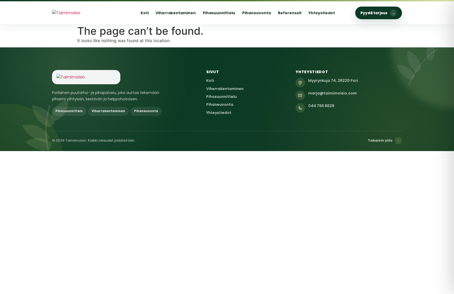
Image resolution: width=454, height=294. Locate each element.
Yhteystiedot (321, 13)
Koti (145, 13)
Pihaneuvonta (256, 13)
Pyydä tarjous (377, 13)
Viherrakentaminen (176, 13)
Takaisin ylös (383, 140)
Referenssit (290, 13)
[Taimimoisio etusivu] (86, 13)
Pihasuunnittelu (219, 13)
